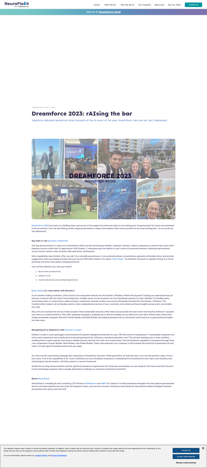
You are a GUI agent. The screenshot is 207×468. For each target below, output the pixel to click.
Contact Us (193, 5)
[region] (103, 456)
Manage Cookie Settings (186, 462)
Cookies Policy (41, 455)
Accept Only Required (186, 456)
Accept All (186, 450)
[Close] (203, 448)
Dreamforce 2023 (40, 225)
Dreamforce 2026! (110, 11)
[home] (17, 5)
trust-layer (118, 259)
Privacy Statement (59, 455)
